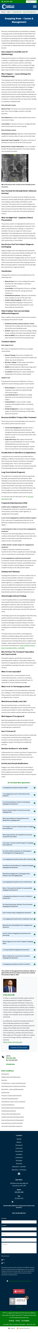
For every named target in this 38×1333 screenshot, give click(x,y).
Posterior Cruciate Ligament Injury (11, 1095)
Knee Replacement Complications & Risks (13, 1086)
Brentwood (19, 1145)
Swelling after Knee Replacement (11, 1077)
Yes (4, 1259)
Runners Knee (5, 1092)
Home (3, 12)
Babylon (19, 1142)
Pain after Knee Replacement (9, 1099)
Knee (8, 12)
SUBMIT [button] (19, 1291)
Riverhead (19, 1164)
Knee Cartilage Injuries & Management (12, 1120)
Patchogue (19, 1161)
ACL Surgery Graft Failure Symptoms (11, 1126)
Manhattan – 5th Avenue (19, 1170)
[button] (19, 787)
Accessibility (25, 1321)
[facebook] (19, 1173)
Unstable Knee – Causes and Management (13, 1083)
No (4, 1263)
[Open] (35, 7)
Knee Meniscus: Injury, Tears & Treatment (13, 1102)
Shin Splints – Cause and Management (12, 1089)
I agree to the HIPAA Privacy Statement (19, 1281)
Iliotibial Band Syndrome (8, 1111)
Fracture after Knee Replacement (11, 1114)
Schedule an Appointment (19, 1047)
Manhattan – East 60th (19, 1167)
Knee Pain (4, 1080)
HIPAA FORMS (19, 1307)
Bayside (19, 1139)
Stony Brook (19, 1151)
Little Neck (19, 1154)
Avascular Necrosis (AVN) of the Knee (12, 1123)
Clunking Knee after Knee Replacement (12, 1117)
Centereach (19, 1148)
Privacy (18, 1321)
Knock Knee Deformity (7, 1105)
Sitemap (11, 1321)
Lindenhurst (19, 1158)
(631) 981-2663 (11, 1058)
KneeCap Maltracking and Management (12, 1108)
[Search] (36, 1)
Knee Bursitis (5, 1074)
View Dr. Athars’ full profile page (12, 1042)
